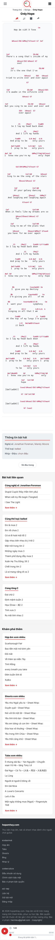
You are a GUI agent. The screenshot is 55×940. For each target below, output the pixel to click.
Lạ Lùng (9, 775)
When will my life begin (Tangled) (21, 497)
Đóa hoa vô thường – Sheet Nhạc (21, 728)
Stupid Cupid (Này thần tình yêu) (21, 491)
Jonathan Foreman (23, 444)
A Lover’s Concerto (14, 791)
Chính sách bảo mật (11, 877)
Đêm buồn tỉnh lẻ (13, 674)
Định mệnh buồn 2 (14, 599)
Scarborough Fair (13, 643)
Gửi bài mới (7, 897)
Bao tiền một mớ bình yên (17, 648)
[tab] (16, 18)
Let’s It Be (10, 796)
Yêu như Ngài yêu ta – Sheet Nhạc (22, 702)
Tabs (4, 849)
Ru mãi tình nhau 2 (14, 615)
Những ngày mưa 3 (14, 551)
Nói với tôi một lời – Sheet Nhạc (20, 713)
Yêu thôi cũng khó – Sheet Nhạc (21, 739)
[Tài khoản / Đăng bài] (50, 4)
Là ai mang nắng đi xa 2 (17, 571)
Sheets (5, 853)
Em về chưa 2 (12, 530)
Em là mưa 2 (11, 525)
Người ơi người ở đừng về (17, 781)
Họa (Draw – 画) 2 (14, 605)
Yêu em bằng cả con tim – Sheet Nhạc (24, 723)
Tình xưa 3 (10, 610)
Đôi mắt (9, 654)
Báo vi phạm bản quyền (13, 881)
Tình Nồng (10, 664)
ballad (18, 448)
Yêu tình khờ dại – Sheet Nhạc (20, 718)
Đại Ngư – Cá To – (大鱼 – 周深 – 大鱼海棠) (26, 770)
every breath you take (16, 669)
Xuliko (8, 680)
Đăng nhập (7, 901)
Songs (27, 10)
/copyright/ (37, 920)
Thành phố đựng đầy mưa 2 (19, 556)
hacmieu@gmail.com (20, 920)
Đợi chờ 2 (9, 594)
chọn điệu (23, 453)
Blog (4, 857)
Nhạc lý (5, 861)
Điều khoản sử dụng (11, 873)
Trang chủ (17, 10)
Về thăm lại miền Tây (15, 659)
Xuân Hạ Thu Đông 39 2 (17, 561)
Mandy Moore (42, 444)
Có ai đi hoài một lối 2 (15, 535)
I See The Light (12, 502)
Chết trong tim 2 (13, 566)
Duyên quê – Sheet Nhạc (17, 707)
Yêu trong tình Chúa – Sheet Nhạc (22, 733)
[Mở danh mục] (5, 4)
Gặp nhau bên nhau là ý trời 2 (19, 540)
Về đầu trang (27, 465)
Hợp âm (5, 845)
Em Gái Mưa (11, 786)
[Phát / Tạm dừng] (4, 931)
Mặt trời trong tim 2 (14, 545)
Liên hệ (5, 893)
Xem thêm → (11, 507)
